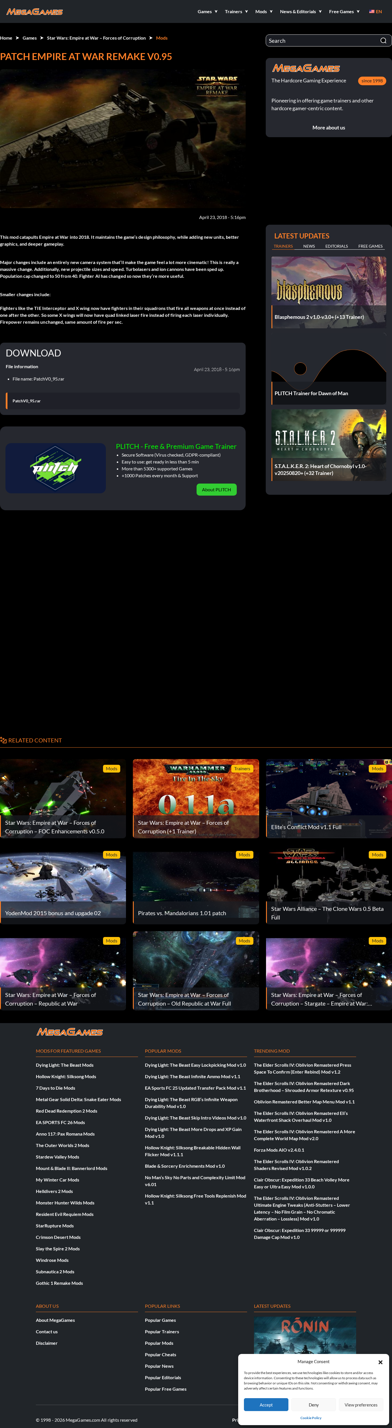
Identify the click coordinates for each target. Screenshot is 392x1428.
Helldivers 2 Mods (54, 1191)
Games (30, 37)
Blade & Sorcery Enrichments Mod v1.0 (185, 1166)
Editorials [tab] (336, 246)
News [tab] (309, 246)
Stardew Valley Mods (57, 1156)
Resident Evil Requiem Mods (65, 1214)
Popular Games (160, 1320)
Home (6, 37)
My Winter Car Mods (57, 1179)
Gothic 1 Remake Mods (59, 1283)
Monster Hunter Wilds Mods (65, 1202)
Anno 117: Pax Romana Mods (65, 1133)
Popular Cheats (160, 1354)
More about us (329, 127)
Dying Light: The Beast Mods (65, 1065)
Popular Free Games (166, 1389)
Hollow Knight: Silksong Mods (66, 1076)
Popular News (159, 1366)
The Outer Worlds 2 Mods (62, 1145)
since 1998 (372, 80)
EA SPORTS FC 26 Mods (60, 1122)
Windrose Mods (52, 1260)
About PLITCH (216, 489)
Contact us (47, 1331)
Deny (314, 1404)
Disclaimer (47, 1343)
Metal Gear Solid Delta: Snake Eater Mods (78, 1099)
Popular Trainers (162, 1331)
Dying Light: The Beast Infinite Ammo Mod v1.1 (192, 1076)
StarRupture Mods (55, 1225)
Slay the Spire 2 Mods (58, 1248)
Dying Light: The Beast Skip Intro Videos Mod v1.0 (195, 1117)
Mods (162, 37)
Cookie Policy (310, 1418)
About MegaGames (55, 1320)
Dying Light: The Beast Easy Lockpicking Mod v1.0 (195, 1065)
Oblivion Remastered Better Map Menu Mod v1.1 (304, 1101)
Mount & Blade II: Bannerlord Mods (71, 1168)
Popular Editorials (163, 1377)
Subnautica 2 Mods (55, 1271)
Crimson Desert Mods (58, 1237)
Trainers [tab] (283, 246)
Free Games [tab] (370, 246)
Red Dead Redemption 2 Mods (66, 1110)
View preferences (361, 1404)
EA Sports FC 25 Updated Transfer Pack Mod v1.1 (195, 1088)
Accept (266, 1404)
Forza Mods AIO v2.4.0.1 (279, 1150)
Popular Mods (159, 1343)
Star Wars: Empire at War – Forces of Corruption (96, 37)
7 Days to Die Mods (55, 1088)
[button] (380, 1361)
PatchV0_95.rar (27, 401)
